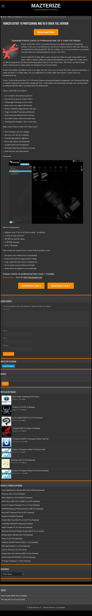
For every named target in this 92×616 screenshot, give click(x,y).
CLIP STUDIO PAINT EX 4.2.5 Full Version (27, 418)
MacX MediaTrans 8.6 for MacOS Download (17, 498)
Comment (7, 309)
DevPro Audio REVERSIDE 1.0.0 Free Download (18, 557)
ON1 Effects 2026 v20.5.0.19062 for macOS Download (21, 501)
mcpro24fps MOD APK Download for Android (17, 524)
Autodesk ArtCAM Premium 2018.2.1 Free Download (20, 542)
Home (4, 17)
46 (24, 399)
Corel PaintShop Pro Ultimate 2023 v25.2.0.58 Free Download (23, 490)
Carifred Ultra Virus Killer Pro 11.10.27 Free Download (20, 520)
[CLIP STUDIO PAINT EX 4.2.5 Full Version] (6, 421)
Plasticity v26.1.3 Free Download (13, 494)
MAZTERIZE (46, 6)
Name (5, 330)
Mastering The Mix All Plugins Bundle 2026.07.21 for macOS (23, 531)
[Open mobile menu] (3, 6)
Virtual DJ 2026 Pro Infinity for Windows (26, 428)
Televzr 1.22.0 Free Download (12, 538)
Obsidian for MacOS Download (12, 516)
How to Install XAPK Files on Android (14, 596)
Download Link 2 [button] (60, 285)
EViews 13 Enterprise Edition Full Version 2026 (28, 449)
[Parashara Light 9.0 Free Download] (6, 463)
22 (27, 441)
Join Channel (8, 366)
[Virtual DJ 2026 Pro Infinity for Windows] (6, 431)
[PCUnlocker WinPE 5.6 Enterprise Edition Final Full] (6, 442)
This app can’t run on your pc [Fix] (13, 599)
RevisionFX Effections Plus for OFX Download (18, 512)
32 (24, 420)
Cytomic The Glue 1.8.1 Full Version (14, 550)
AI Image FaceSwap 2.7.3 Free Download (16, 561)
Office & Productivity (15, 17)
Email (5, 338)
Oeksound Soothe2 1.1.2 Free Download (16, 546)
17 (27, 473)
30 (25, 431)
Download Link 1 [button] (31, 285)
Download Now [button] (46, 32)
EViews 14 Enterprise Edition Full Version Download (30, 471)
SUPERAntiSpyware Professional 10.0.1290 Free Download (22, 509)
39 (25, 410)
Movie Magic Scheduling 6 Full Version (25, 397)
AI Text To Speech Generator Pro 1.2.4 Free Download (21, 505)
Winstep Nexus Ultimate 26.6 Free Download (17, 535)
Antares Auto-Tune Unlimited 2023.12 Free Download (20, 553)
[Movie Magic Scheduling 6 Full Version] (6, 400)
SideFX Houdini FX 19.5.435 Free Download (17, 527)
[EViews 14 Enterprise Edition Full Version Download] (6, 474)
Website (6, 345)
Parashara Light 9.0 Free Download (23, 460)
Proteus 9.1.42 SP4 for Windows (23, 407)
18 (25, 462)
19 (24, 452)
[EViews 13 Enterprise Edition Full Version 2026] (6, 452)
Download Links (8, 277)
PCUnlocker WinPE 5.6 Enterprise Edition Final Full (30, 439)
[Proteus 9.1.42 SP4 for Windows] (6, 410)
